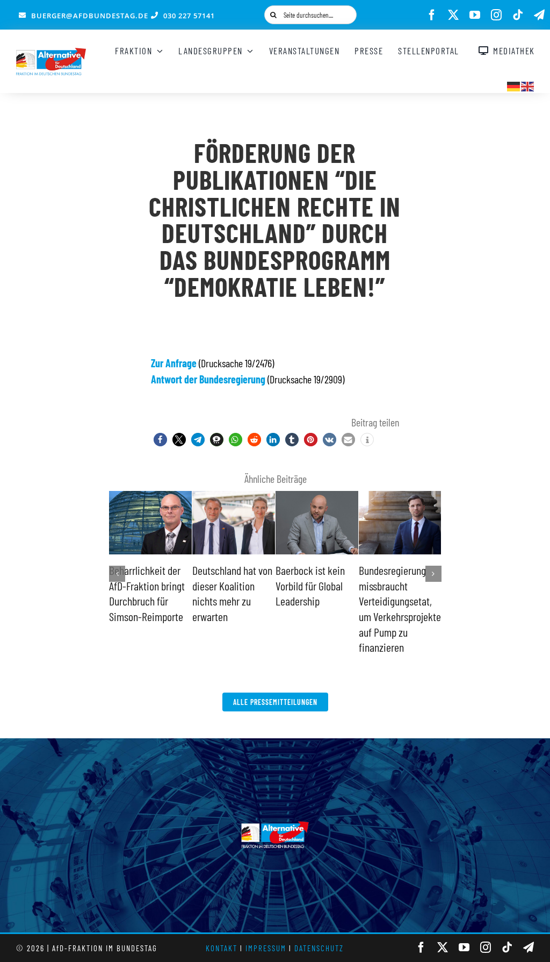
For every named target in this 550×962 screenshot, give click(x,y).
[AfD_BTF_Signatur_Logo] (51, 53)
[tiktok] (517, 15)
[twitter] (453, 15)
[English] (528, 85)
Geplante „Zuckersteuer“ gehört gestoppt (223, 585)
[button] (160, 439)
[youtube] (474, 15)
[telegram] (539, 15)
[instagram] (496, 15)
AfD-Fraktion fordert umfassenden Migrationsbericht (315, 585)
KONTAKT (221, 948)
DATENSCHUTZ (319, 948)
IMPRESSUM (265, 948)
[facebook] (431, 15)
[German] (514, 85)
